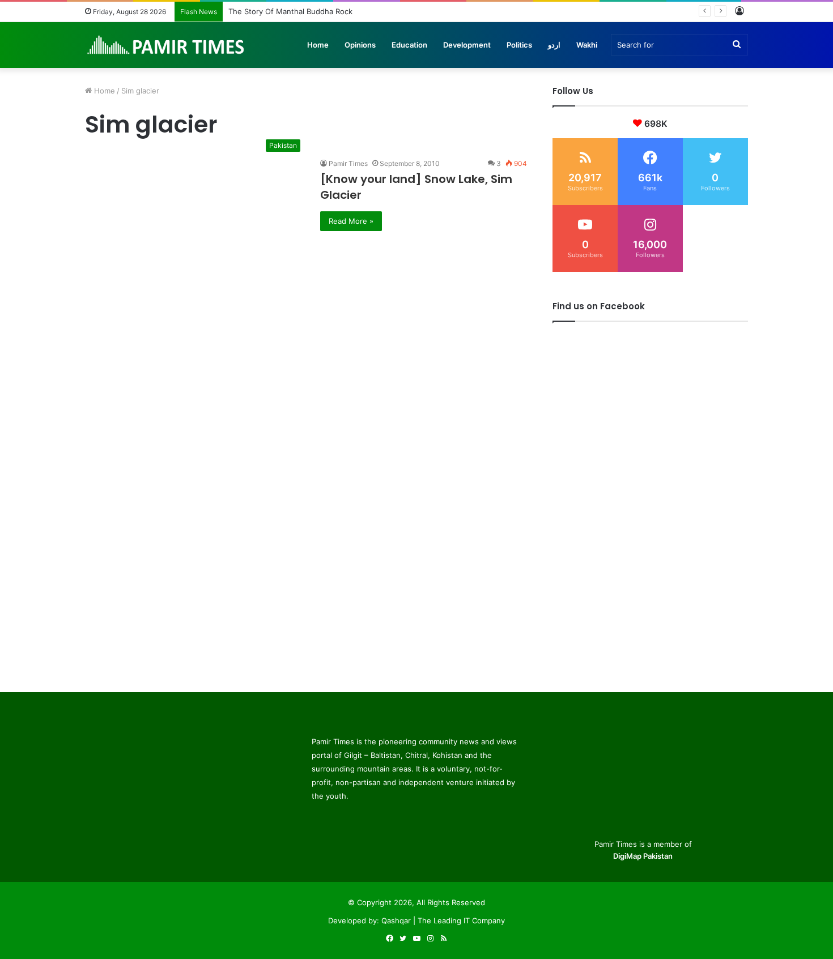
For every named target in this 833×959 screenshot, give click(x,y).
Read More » (351, 220)
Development (467, 44)
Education (409, 44)
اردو (554, 44)
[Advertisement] (306, 310)
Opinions (360, 44)
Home (318, 44)
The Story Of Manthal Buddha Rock (290, 11)
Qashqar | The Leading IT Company (443, 920)
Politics (519, 44)
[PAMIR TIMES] (166, 44)
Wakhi (586, 44)
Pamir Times (348, 163)
